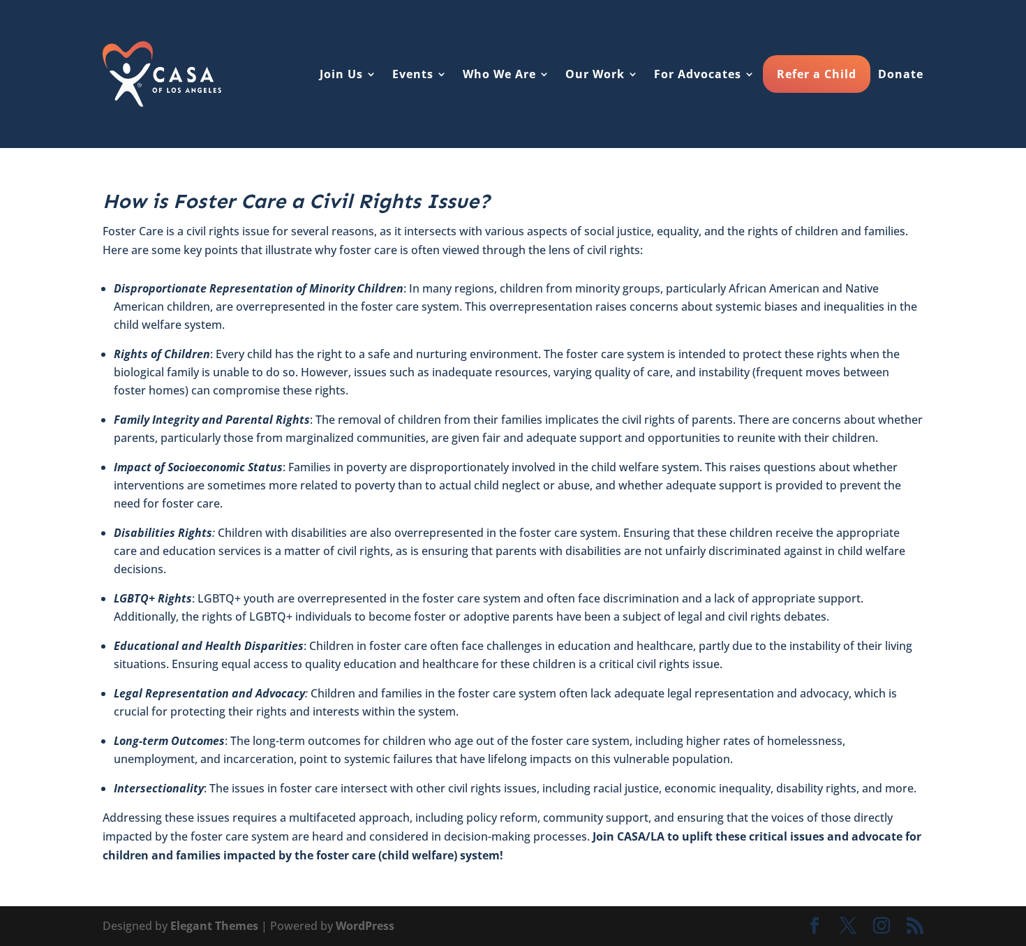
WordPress (365, 925)
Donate (900, 74)
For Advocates (697, 74)
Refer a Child (816, 74)
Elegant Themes (214, 925)
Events (412, 74)
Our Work (595, 74)
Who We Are (499, 74)
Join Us (341, 74)
